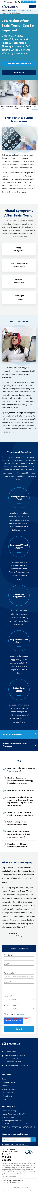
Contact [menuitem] (4, 1099)
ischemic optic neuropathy (12, 1120)
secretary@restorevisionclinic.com (17, 1065)
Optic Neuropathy (9, 1117)
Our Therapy (16, 107)
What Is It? (3, 107)
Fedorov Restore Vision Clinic (13, 1114)
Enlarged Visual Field (19, 498)
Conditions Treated (24, 11)
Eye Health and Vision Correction (15, 1124)
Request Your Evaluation (19, 63)
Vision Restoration (9, 1111)
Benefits (22, 106)
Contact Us (19, 72)
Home (14, 10)
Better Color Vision (19, 689)
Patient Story (28, 107)
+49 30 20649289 (19, 2)
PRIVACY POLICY (22, 1014)
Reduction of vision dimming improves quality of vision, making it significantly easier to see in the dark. (19, 617)
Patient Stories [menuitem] (7, 1096)
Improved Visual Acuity (19, 546)
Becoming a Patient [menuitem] (9, 1089)
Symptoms (9, 106)
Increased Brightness (19, 595)
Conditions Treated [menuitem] (8, 1082)
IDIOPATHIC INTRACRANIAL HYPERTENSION (18, 1127)
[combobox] (15, 2)
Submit (19, 1029)
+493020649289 (10, 1051)
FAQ (35, 106)
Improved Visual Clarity (19, 641)
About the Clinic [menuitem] (7, 1092)
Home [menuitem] (4, 1079)
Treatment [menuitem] (5, 1086)
